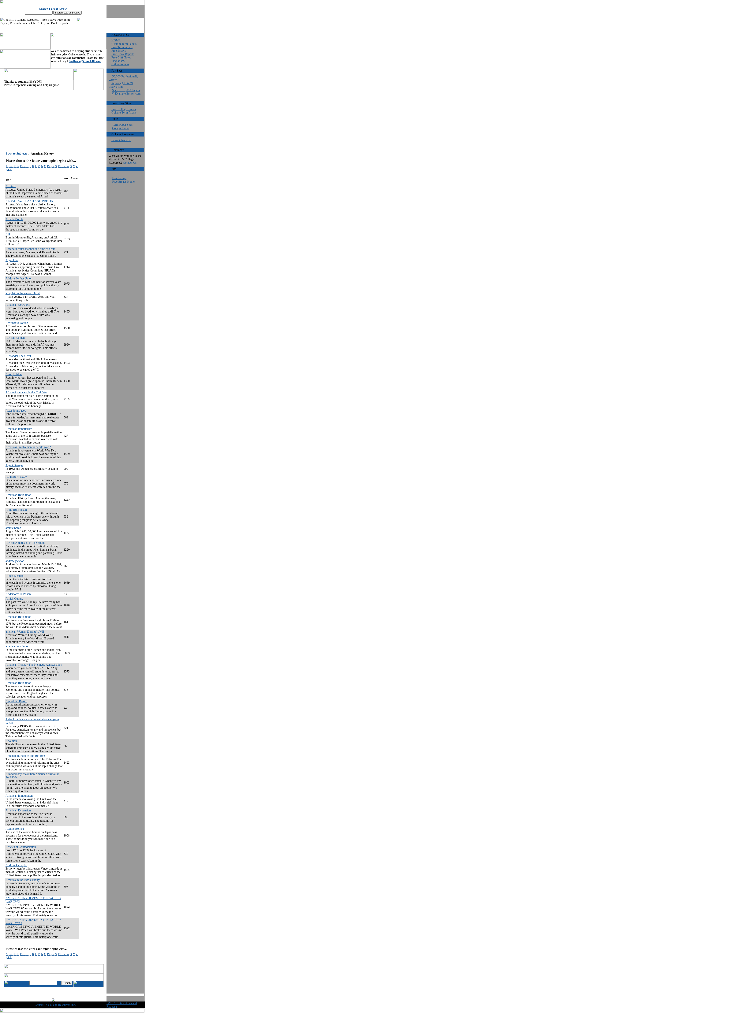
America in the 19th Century (23, 880)
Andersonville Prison (18, 594)
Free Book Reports (122, 54)
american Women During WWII (25, 631)
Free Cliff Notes (121, 57)
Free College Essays (123, 109)
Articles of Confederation (21, 846)
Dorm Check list (121, 140)
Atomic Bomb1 (15, 828)
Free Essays (118, 50)
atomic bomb (13, 528)
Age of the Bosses (16, 701)
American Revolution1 (19, 616)
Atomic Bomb (14, 219)
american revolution (17, 646)
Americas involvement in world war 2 (28, 447)
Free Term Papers (122, 47)
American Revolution (18, 494)
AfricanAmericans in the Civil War (26, 392)
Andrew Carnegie (16, 865)
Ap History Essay (16, 476)
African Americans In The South (25, 542)
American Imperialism (19, 428)
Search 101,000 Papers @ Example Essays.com (125, 91)
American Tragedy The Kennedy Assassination (34, 664)
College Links (120, 128)
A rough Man (14, 374)
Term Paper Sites (122, 124)
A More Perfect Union (19, 278)
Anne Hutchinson (16, 509)
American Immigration (19, 795)
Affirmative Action (17, 322)
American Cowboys (18, 304)
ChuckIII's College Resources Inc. (55, 1004)
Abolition (11, 741)
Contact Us (129, 162)
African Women (15, 337)
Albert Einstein (15, 575)
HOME (116, 40)
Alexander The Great (18, 356)
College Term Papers (123, 112)
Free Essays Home (123, 181)
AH (8, 234)
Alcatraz (11, 186)
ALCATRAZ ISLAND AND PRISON (29, 201)
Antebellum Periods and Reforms (25, 755)
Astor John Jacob (16, 410)
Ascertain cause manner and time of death (30, 248)
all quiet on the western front (23, 293)
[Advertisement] (45, 117)
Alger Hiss (12, 260)
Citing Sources (120, 64)
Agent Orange (14, 465)
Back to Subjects (16, 153)
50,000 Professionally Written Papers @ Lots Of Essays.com (123, 81)
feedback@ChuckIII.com (85, 61)
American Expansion (18, 810)
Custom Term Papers (123, 43)
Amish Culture (14, 598)
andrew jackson (15, 561)
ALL (9, 169)
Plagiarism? (118, 60)
